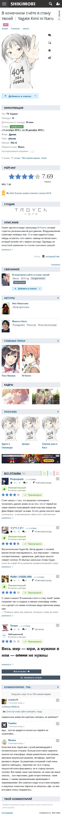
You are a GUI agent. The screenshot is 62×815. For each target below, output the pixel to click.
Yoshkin (12, 723)
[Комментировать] (50, 35)
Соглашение (7, 813)
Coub (43, 157)
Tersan (14, 625)
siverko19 (13, 699)
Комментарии (17, 687)
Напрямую (55, 264)
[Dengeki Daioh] (38, 278)
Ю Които (42, 227)
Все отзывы (20, 671)
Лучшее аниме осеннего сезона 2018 (32, 193)
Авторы (9, 298)
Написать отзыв (33, 677)
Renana (12, 740)
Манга (16, 278)
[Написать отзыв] (50, 42)
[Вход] (58, 4)
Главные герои (14, 340)
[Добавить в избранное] (50, 50)
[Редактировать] (50, 57)
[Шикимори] (23, 4)
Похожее (10, 411)
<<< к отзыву (30, 479)
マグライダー (17, 527)
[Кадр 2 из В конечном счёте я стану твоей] (46, 396)
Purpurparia (16, 479)
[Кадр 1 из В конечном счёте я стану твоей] (16, 396)
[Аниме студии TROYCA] (31, 211)
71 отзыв (15, 157)
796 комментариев (30, 157)
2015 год (25, 278)
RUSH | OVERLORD (21, 576)
